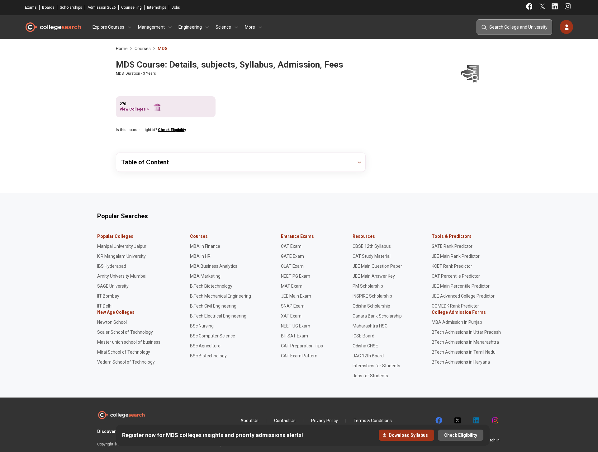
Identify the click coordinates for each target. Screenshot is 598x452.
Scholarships (71, 7)
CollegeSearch (53, 27)
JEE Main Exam (296, 296)
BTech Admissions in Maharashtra (465, 342)
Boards (48, 7)
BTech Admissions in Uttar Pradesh (466, 332)
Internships (156, 7)
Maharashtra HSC (370, 325)
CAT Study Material (372, 256)
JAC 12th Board (368, 355)
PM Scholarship (368, 286)
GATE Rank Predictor (452, 246)
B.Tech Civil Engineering (213, 306)
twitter (457, 420)
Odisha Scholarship (371, 306)
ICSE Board (363, 335)
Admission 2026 (102, 7)
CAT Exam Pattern (299, 355)
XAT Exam (291, 315)
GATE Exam (292, 256)
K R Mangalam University (121, 256)
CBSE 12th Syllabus (372, 246)
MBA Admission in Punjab (457, 322)
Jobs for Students (370, 375)
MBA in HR (200, 256)
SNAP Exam (293, 306)
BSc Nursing (202, 325)
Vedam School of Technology (126, 362)
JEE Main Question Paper (377, 266)
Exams (31, 7)
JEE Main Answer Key (374, 276)
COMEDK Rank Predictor (455, 306)
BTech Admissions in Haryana (461, 362)
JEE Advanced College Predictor (463, 296)
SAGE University (113, 286)
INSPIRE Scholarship (372, 296)
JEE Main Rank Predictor (456, 256)
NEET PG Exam (295, 276)
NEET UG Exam (295, 325)
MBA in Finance (205, 246)
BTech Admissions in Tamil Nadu (464, 352)
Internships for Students (376, 365)
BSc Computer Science (212, 335)
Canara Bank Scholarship (377, 315)
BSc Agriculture (205, 345)
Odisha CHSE (365, 345)
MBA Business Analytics (213, 266)
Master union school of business (128, 342)
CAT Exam (291, 246)
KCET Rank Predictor (452, 266)
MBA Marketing (205, 276)
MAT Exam (291, 286)
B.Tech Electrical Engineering (218, 315)
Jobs (176, 7)
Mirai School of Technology (123, 352)
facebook (438, 420)
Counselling (131, 7)
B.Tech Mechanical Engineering (220, 296)
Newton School (112, 322)
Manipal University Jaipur (121, 246)
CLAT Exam (292, 266)
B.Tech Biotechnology (211, 286)
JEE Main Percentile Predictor (461, 286)
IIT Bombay (108, 296)
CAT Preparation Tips (302, 345)
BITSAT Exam (294, 335)
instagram (494, 420)
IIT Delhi (104, 306)
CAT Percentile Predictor (456, 276)
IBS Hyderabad (111, 266)
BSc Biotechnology (208, 355)
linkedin (475, 420)
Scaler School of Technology (125, 332)
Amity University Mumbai (121, 276)
